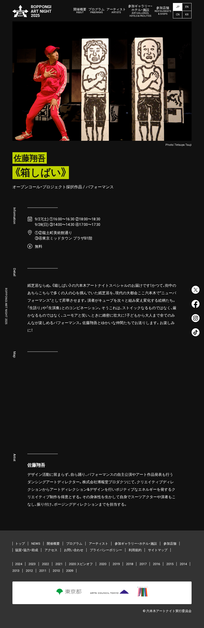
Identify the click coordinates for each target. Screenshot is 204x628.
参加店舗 (162, 10)
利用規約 (135, 550)
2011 (42, 571)
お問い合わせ (73, 550)
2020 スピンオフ (81, 564)
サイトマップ (157, 550)
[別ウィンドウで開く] (196, 290)
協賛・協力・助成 (26, 550)
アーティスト (116, 10)
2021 (58, 564)
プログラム (96, 10)
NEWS (35, 543)
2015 (169, 564)
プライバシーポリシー (106, 550)
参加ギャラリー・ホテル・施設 (140, 10)
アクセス (51, 550)
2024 (18, 564)
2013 (15, 571)
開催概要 (79, 10)
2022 (45, 564)
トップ (20, 543)
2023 (32, 564)
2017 (143, 564)
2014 (183, 564)
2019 (116, 564)
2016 (156, 564)
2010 (56, 571)
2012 (29, 571)
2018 (129, 564)
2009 (69, 571)
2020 (102, 564)
